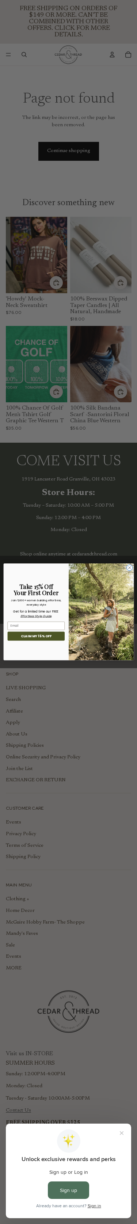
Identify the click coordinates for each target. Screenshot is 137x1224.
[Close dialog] (129, 568)
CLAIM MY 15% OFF (36, 636)
